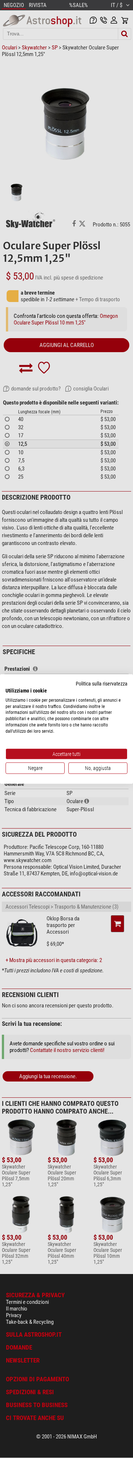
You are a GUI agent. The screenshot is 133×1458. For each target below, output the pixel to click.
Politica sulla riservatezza (101, 684)
